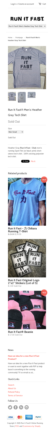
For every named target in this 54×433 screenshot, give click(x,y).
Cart (44, 4)
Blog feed (21, 407)
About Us (12, 388)
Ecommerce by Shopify (31, 426)
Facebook (16, 407)
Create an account (26, 4)
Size (10, 128)
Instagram (27, 407)
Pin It (33, 161)
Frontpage (19, 37)
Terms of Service (15, 395)
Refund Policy (14, 392)
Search (11, 385)
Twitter (10, 407)
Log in (13, 4)
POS (17, 426)
